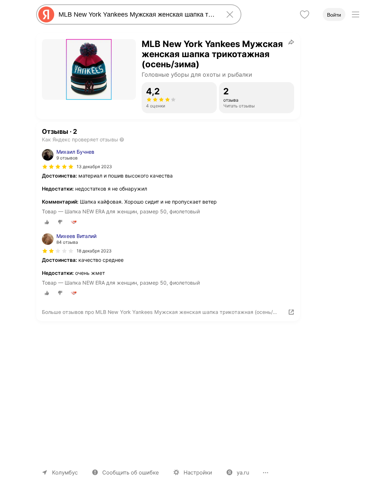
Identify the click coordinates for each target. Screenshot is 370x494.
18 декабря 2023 (94, 251)
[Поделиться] (291, 42)
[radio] (47, 222)
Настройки (198, 472)
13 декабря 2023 (94, 166)
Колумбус (65, 472)
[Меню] (355, 14)
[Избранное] (305, 14)
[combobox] (137, 14)
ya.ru (243, 472)
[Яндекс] (46, 14)
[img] (58, 167)
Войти (334, 15)
